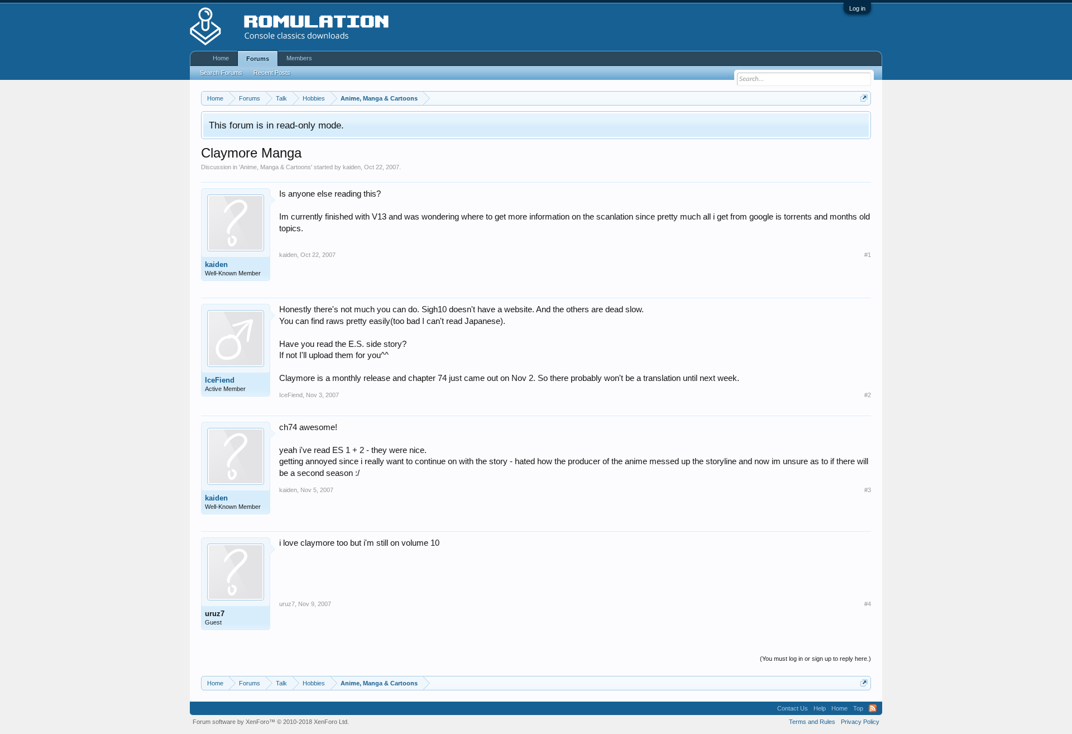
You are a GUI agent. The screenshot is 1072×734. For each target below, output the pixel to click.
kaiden (352, 167)
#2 (867, 395)
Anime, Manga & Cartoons (275, 167)
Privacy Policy (860, 721)
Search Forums (221, 72)
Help (819, 708)
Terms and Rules (812, 721)
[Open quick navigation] (864, 98)
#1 (867, 254)
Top (858, 708)
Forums (257, 58)
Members (299, 58)
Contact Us (792, 708)
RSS (873, 708)
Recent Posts (271, 72)
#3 (867, 490)
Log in (857, 8)
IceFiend (219, 380)
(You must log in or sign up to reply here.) (815, 658)
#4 (867, 603)
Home (221, 58)
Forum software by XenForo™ (271, 721)
